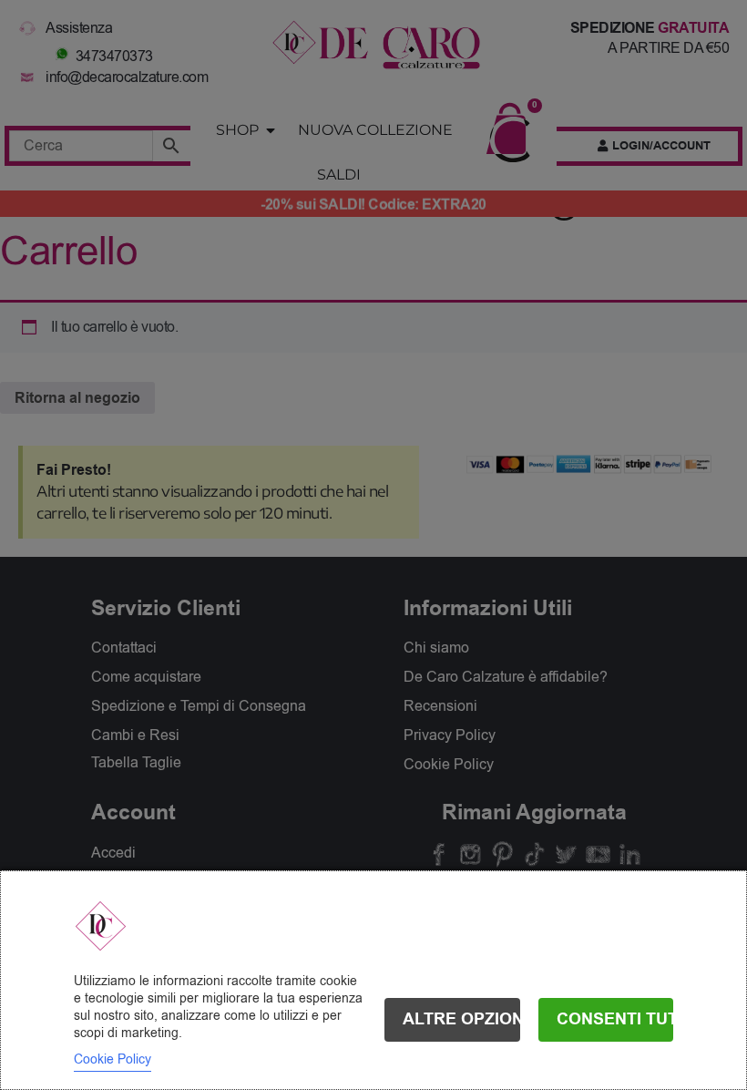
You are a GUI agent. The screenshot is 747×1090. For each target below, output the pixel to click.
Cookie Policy (112, 1059)
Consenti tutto (615, 1019)
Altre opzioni (461, 1019)
